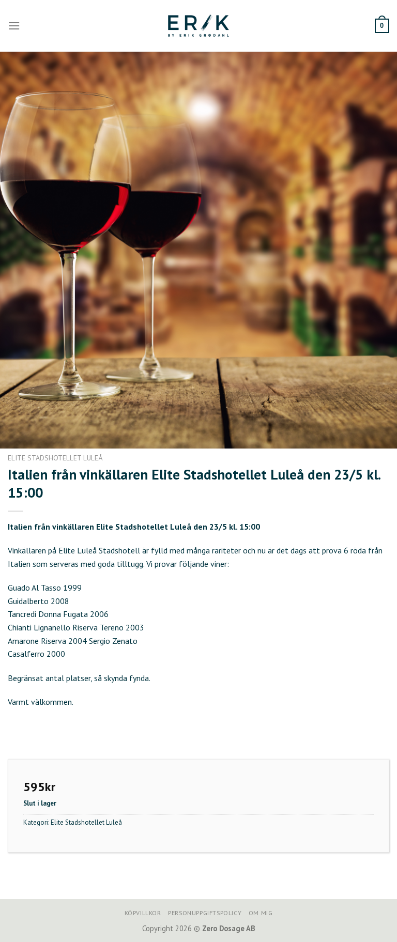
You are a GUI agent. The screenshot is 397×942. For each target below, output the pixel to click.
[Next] (376, 250)
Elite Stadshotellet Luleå (55, 457)
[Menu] (14, 25)
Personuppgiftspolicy (204, 913)
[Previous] (21, 250)
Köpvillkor (143, 913)
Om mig (261, 913)
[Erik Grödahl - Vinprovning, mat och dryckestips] (198, 25)
